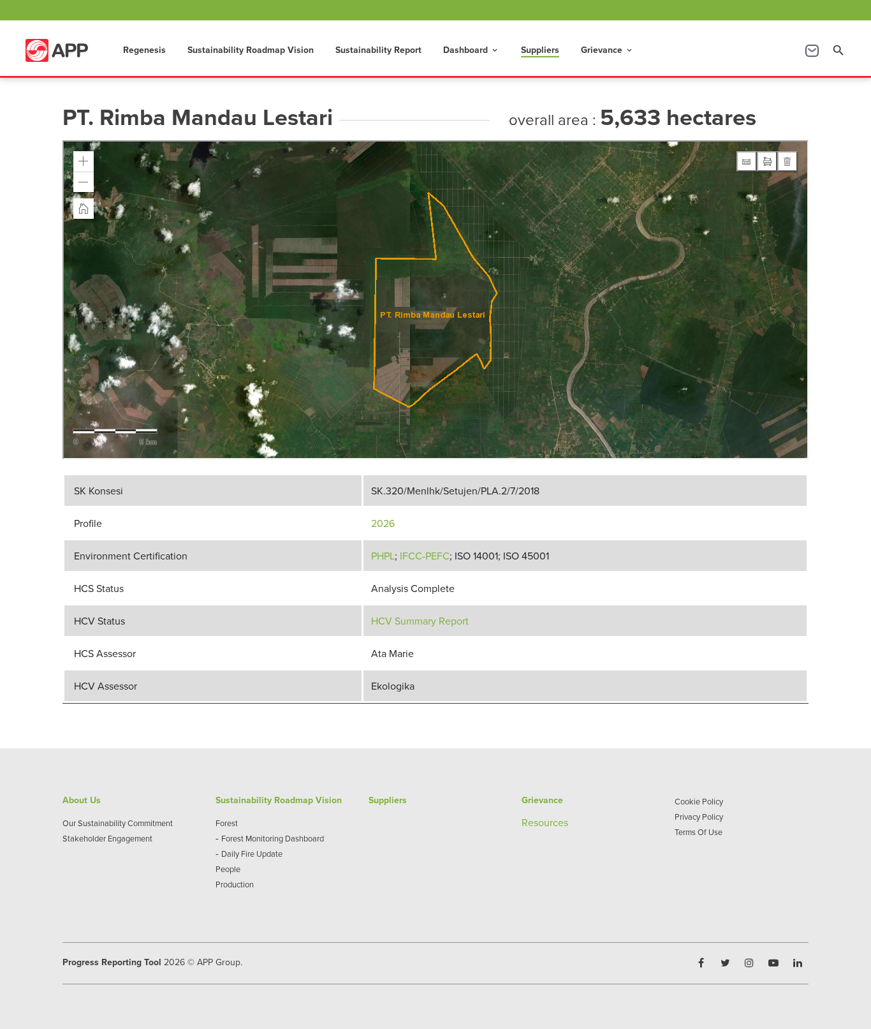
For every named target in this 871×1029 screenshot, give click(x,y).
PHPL (383, 556)
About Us (81, 800)
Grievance (607, 49)
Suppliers (540, 49)
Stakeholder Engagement (107, 838)
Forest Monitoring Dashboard (272, 838)
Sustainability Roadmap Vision (250, 49)
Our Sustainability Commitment (117, 823)
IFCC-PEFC (425, 556)
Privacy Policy (699, 816)
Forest (227, 823)
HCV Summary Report (420, 621)
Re (528, 822)
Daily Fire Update (251, 853)
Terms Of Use (698, 832)
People (228, 869)
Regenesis (144, 49)
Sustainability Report (378, 49)
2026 (383, 523)
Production (235, 884)
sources (551, 822)
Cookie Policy (699, 801)
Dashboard (471, 49)
